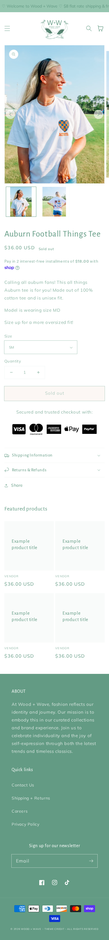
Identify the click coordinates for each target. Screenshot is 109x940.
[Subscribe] (91, 860)
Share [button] (17, 485)
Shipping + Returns (31, 798)
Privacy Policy (25, 824)
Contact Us (23, 785)
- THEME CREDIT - (54, 929)
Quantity (12, 361)
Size (8, 336)
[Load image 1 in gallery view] (21, 202)
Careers (20, 811)
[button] (7, 28)
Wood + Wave (31, 929)
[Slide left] (10, 114)
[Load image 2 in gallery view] (54, 202)
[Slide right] (98, 114)
